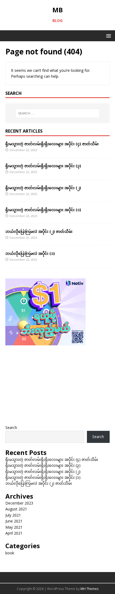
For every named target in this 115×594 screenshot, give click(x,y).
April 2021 (13, 533)
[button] (108, 35)
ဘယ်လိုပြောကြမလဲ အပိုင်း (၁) (30, 253)
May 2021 (13, 527)
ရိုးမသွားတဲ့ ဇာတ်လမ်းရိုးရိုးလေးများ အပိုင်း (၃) (43, 165)
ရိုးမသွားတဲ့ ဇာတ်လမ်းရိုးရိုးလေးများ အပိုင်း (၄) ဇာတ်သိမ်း (52, 143)
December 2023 (19, 503)
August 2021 (16, 508)
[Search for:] (58, 113)
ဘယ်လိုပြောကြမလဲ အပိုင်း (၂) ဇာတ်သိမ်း (38, 231)
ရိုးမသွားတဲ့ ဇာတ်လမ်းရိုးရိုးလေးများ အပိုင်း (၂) (43, 187)
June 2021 (13, 521)
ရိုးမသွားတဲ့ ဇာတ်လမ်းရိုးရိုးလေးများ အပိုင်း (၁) (43, 209)
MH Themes (89, 588)
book (9, 552)
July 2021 (13, 515)
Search (11, 427)
